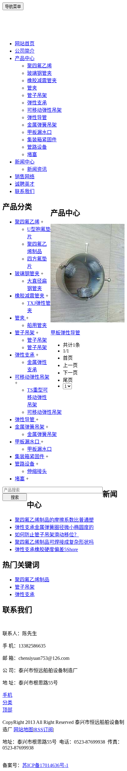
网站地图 (23, 729)
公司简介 (25, 51)
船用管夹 (37, 325)
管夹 (32, 88)
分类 (7, 702)
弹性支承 (37, 102)
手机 (7, 695)
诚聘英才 (25, 184)
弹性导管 (37, 117)
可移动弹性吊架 (44, 110)
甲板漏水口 (39, 132)
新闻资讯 (37, 169)
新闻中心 (25, 161)
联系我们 (25, 191)
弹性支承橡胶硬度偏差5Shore (46, 549)
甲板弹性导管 (65, 332)
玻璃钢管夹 (39, 73)
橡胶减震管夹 (42, 80)
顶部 (7, 709)
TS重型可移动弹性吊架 (37, 397)
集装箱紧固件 (42, 139)
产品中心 (25, 58)
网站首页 (25, 43)
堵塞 (32, 154)
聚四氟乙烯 (39, 65)
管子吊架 (37, 95)
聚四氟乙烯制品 (32, 579)
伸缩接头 (37, 471)
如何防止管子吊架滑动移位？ (47, 534)
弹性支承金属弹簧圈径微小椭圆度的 (54, 527)
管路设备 (37, 147)
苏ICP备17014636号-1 (45, 765)
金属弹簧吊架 (42, 124)
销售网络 (25, 176)
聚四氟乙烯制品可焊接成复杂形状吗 (54, 542)
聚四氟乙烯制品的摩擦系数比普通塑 (54, 520)
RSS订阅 (43, 729)
